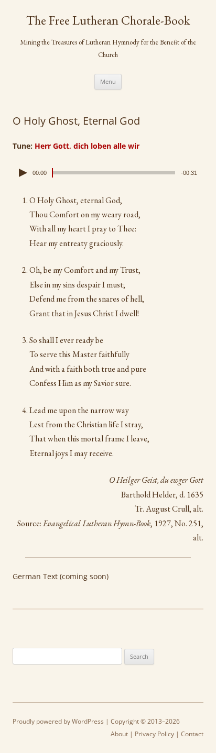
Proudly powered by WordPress (58, 721)
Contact (192, 733)
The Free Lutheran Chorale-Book (108, 20)
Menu (108, 81)
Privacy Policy (154, 733)
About (119, 733)
